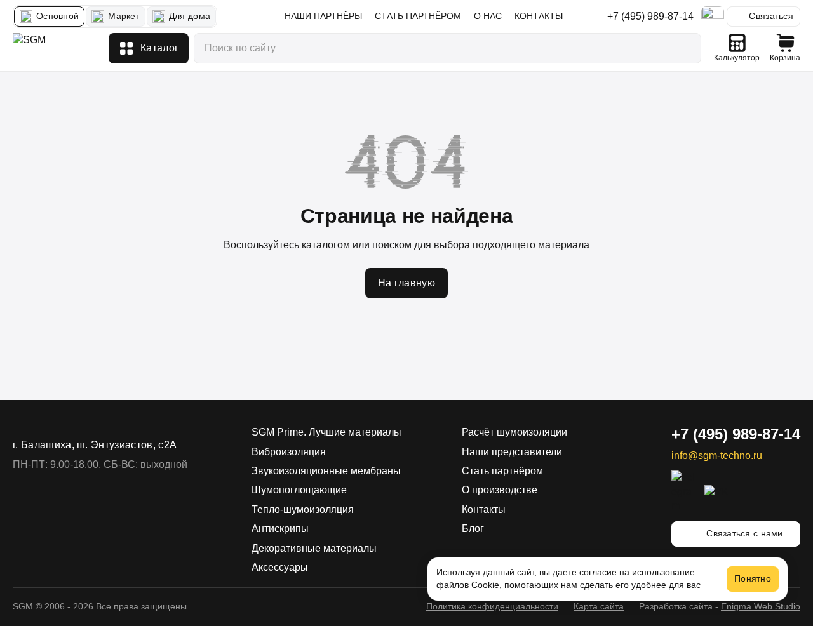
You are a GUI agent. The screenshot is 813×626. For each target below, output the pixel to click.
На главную (406, 282)
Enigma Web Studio (760, 606)
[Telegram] (684, 491)
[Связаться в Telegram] (712, 16)
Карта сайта (599, 606)
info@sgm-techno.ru (716, 455)
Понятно (752, 578)
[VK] (717, 492)
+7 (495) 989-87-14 (650, 16)
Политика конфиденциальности (492, 606)
